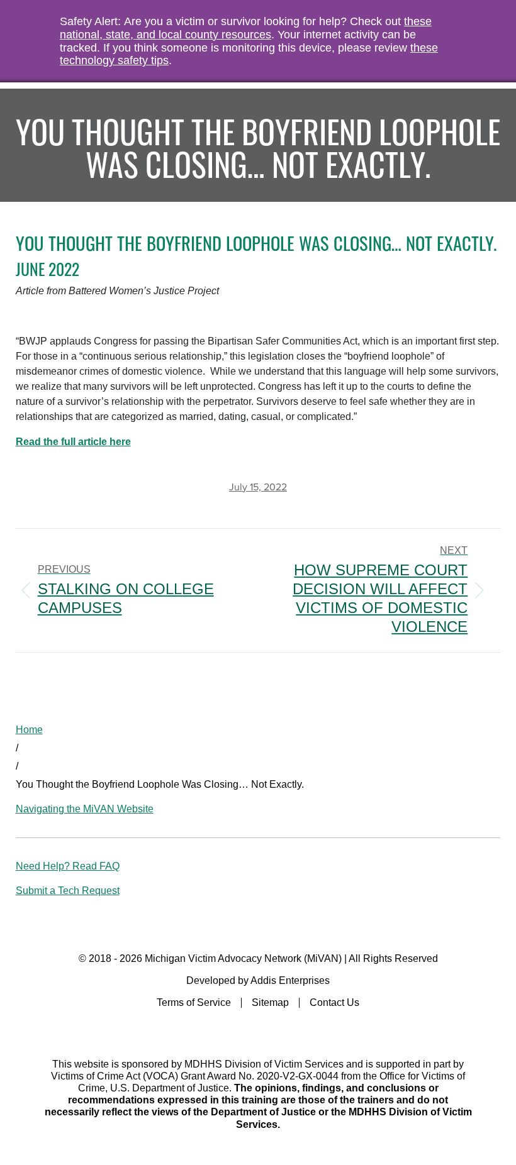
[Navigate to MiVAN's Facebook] (258, 1029)
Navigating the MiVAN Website (85, 808)
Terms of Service (194, 1002)
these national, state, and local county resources (246, 28)
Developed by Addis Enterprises (258, 980)
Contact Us (334, 1002)
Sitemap (270, 1002)
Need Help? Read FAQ (68, 866)
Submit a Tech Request (68, 890)
